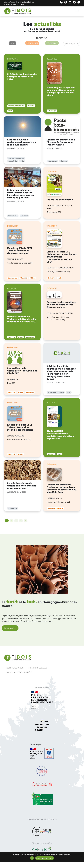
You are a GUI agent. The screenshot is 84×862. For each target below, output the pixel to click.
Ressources (51, 43)
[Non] (81, 857)
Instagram (65, 2)
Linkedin (70, 2)
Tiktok (78, 2)
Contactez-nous (15, 668)
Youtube (74, 2)
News (12, 43)
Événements (32, 43)
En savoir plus (10, 628)
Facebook (61, 2)
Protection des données (19, 672)
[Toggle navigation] (77, 11)
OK (32, 858)
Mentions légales (38, 668)
